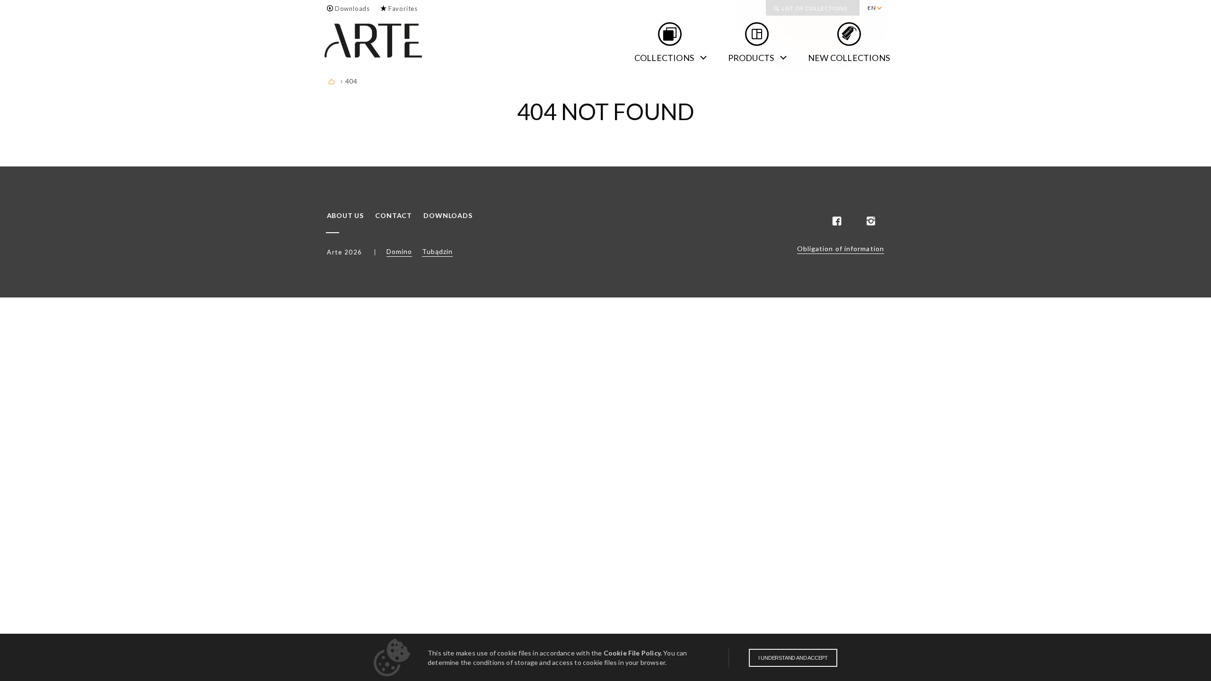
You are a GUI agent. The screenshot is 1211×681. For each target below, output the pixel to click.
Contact (393, 215)
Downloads (352, 8)
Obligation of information (841, 248)
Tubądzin (437, 251)
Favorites (403, 8)
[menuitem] (874, 8)
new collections (849, 57)
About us (345, 215)
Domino (399, 251)
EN (872, 7)
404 (351, 81)
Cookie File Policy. (633, 653)
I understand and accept (793, 658)
